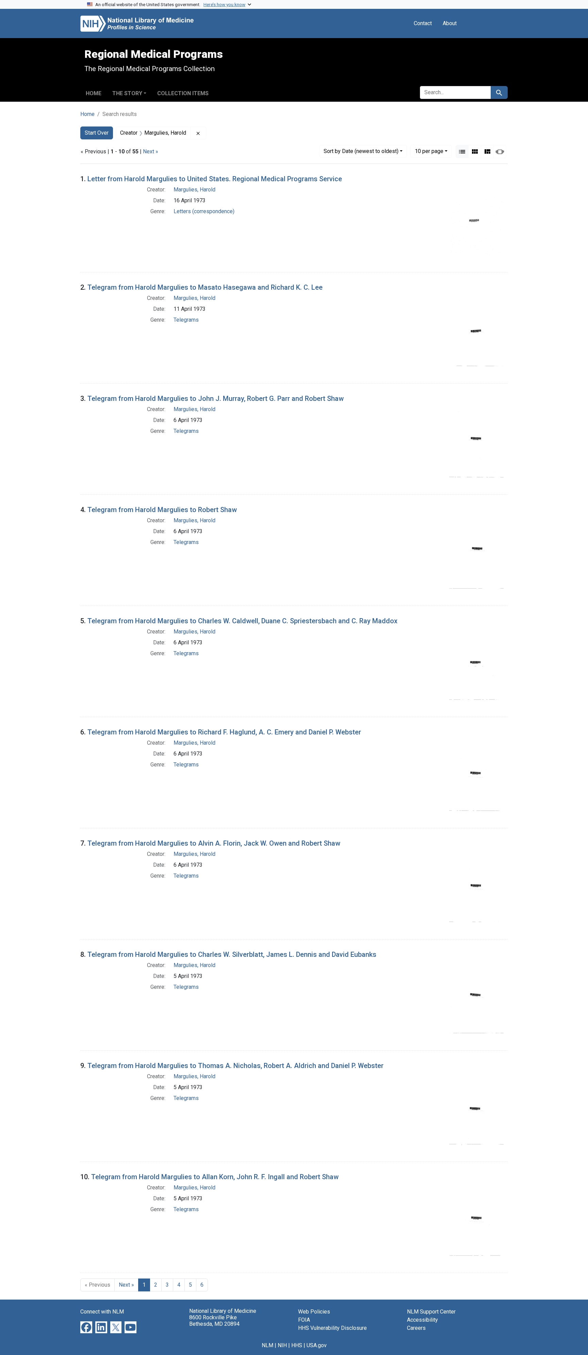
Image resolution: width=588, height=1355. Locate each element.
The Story (127, 93)
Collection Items (183, 93)
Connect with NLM (102, 1311)
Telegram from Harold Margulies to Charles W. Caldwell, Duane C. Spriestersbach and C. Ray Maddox (242, 621)
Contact (423, 23)
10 (429, 151)
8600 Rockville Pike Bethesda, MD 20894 (214, 1320)
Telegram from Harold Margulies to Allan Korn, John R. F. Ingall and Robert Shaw (215, 1177)
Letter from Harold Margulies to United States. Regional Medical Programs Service (214, 179)
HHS (296, 1345)
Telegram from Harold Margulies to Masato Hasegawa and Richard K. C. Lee (205, 287)
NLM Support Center (431, 1311)
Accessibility (422, 1320)
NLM (267, 1345)
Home (93, 93)
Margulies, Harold (194, 189)
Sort (361, 151)
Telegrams (186, 320)
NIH (282, 1345)
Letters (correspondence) (204, 211)
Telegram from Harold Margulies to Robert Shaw (162, 510)
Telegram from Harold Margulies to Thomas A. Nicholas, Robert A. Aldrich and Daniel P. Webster (235, 1066)
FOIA (304, 1320)
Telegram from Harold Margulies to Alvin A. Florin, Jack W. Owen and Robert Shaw (213, 843)
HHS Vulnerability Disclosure (332, 1328)
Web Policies (314, 1311)
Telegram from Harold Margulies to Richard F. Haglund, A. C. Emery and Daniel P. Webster (224, 732)
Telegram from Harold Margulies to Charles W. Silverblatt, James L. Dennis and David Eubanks (231, 954)
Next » (150, 151)
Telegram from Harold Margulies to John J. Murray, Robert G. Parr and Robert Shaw (215, 398)
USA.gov (317, 1345)
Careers (416, 1328)
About (450, 23)
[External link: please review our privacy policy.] (86, 1327)
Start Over (97, 133)
